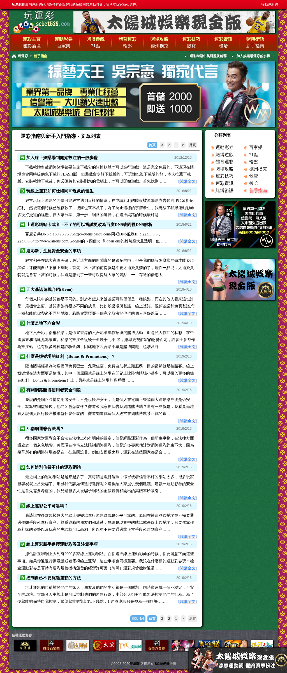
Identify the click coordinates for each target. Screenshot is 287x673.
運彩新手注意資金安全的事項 (53, 251)
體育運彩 (224, 161)
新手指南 (255, 45)
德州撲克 (159, 45)
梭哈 (223, 45)
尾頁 (192, 145)
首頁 (152, 145)
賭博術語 (224, 190)
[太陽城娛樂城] (240, 249)
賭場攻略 (224, 169)
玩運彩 (40, 15)
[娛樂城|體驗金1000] (143, 126)
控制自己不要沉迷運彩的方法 (53, 578)
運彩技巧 (224, 176)
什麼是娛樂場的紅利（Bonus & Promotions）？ (70, 356)
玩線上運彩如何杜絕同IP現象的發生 (60, 191)
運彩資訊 (224, 183)
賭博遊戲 (224, 154)
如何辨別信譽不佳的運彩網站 (53, 467)
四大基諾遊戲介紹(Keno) (49, 289)
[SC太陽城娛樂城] (104, 650)
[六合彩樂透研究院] (156, 650)
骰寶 (191, 45)
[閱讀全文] (187, 181)
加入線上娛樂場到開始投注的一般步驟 (62, 157)
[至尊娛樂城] (183, 650)
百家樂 (63, 45)
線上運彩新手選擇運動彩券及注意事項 (62, 544)
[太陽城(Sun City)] (240, 302)
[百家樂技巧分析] (51, 650)
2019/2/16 (184, 356)
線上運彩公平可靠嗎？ (47, 506)
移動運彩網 (269, 4)
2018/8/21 (184, 191)
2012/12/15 (183, 158)
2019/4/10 (184, 289)
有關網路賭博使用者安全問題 (53, 390)
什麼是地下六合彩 (43, 323)
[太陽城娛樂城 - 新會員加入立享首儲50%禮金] (174, 32)
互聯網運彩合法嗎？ (45, 428)
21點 (95, 45)
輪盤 (127, 45)
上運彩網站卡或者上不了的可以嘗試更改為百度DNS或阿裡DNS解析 (89, 224)
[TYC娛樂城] (130, 650)
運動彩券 (224, 147)
